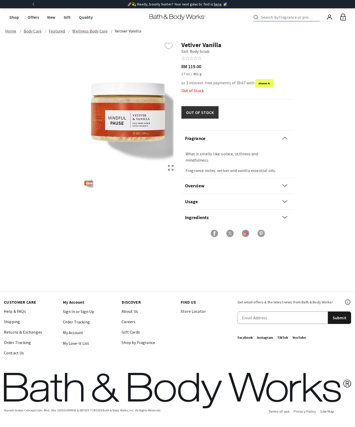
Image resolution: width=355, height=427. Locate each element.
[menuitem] (14, 17)
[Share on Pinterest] (261, 233)
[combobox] (287, 17)
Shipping (12, 321)
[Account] (329, 17)
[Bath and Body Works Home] (177, 17)
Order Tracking (17, 342)
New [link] (51, 17)
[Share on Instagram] (245, 233)
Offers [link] (33, 17)
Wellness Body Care (90, 31)
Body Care (33, 31)
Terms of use (279, 411)
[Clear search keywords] (318, 17)
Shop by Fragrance (138, 342)
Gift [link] (67, 17)
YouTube (299, 337)
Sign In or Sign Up (78, 311)
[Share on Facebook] (214, 233)
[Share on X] (230, 233)
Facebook (245, 337)
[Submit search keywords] (255, 17)
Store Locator (193, 311)
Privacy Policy (305, 411)
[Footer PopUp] (348, 302)
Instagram (265, 337)
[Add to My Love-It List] (169, 46)
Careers (128, 321)
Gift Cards (131, 332)
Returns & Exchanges (23, 332)
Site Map (327, 411)
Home (10, 31)
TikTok (282, 337)
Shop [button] (14, 17)
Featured (57, 31)
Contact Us (14, 352)
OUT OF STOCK (200, 112)
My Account (73, 332)
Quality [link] (86, 17)
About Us (130, 311)
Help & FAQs (15, 311)
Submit (339, 317)
